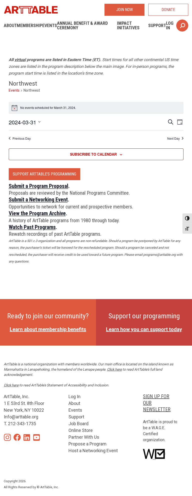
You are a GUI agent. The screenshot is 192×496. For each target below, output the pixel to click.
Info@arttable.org (21, 416)
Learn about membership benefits (48, 329)
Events (49, 25)
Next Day (173, 138)
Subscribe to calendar (93, 154)
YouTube (36, 437)
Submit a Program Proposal (38, 186)
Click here (114, 369)
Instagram (7, 437)
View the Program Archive (37, 213)
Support (157, 25)
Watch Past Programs (32, 227)
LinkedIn (26, 437)
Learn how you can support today (144, 329)
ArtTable (31, 10)
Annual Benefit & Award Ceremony (82, 25)
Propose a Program (87, 443)
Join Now (124, 9)
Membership (29, 25)
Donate (168, 9)
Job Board (78, 423)
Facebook (17, 437)
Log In (170, 25)
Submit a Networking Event (38, 199)
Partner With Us (83, 437)
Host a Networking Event (93, 450)
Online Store (80, 430)
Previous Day (21, 138)
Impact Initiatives (128, 25)
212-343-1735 (22, 423)
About (10, 25)
